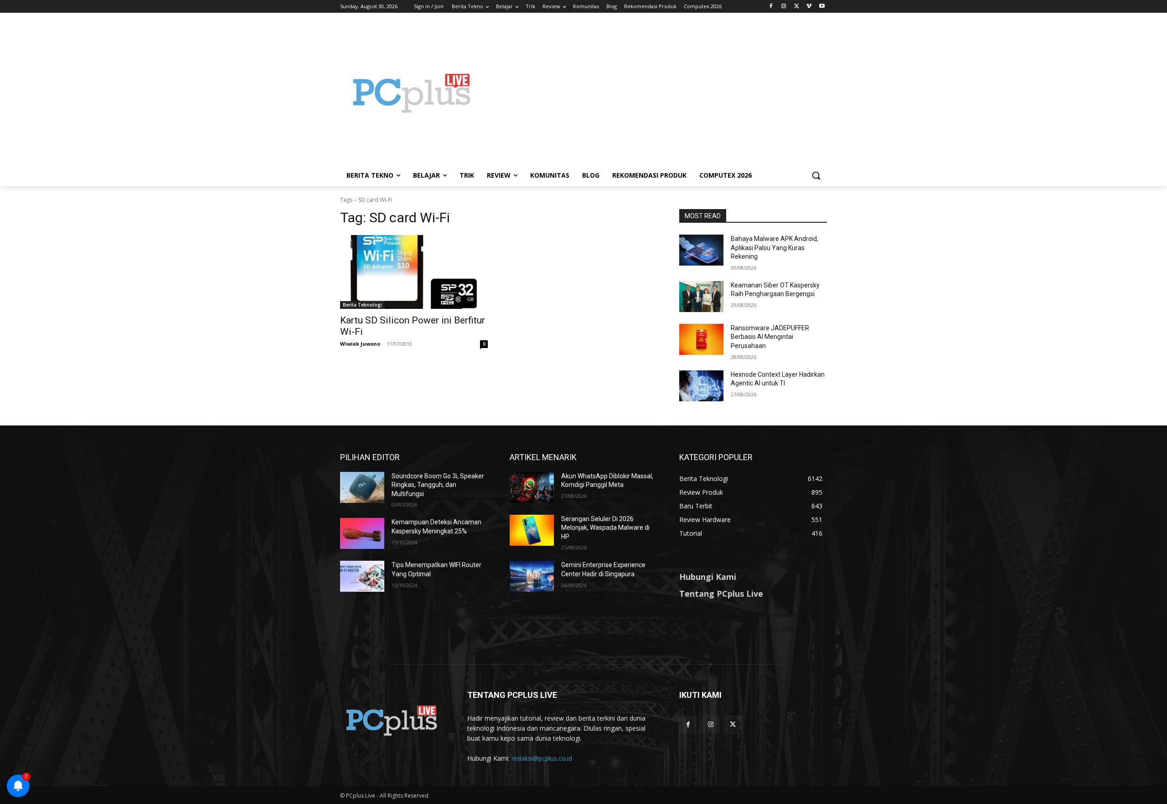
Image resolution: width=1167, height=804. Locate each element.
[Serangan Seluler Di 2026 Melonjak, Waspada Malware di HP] (532, 530)
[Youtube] (821, 6)
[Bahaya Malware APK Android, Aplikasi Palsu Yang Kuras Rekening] (701, 250)
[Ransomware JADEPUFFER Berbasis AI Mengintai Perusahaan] (701, 339)
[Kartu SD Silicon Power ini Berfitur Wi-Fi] (414, 272)
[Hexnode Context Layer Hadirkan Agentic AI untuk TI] (701, 385)
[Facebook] (771, 6)
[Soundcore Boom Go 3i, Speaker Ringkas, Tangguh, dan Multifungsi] (362, 487)
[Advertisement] (656, 93)
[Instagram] (784, 6)
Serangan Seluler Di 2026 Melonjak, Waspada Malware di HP (605, 527)
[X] (796, 6)
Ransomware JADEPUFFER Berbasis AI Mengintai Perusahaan (770, 336)
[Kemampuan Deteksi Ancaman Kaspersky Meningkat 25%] (362, 533)
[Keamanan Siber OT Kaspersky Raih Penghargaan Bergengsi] (701, 296)
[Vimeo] (809, 6)
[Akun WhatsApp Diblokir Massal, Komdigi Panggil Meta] (532, 487)
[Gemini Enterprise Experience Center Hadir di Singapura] (532, 576)
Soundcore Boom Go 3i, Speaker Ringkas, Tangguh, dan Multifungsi (438, 484)
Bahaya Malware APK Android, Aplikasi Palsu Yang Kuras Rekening (774, 247)
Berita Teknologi (362, 305)
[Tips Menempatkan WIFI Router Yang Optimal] (362, 576)
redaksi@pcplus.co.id (541, 758)
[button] (816, 175)
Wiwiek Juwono (360, 343)
